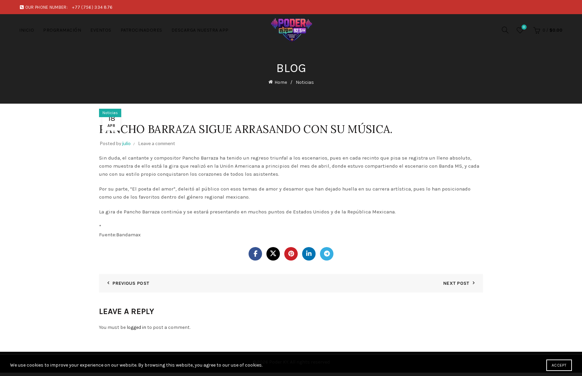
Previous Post (130, 283)
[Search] (505, 30)
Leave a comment (156, 143)
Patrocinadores (141, 30)
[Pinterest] (291, 254)
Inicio (26, 30)
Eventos (100, 30)
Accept (559, 365)
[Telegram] (326, 254)
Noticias (305, 82)
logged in (136, 327)
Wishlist (524, 27)
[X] (273, 254)
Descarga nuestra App (200, 30)
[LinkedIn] (309, 254)
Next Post (456, 283)
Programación (62, 30)
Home (280, 82)
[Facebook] (255, 254)
